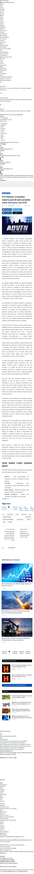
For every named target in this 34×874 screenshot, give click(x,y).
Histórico (2, 29)
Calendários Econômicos (6, 76)
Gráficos (2, 22)
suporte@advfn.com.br (6, 119)
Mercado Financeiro (8, 519)
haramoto (14, 669)
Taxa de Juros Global (5, 78)
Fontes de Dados (4, 818)
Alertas (2, 43)
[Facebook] (19, 851)
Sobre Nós (2, 805)
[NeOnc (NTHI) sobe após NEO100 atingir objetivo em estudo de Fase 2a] (17, 573)
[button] (7, 860)
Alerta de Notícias (4, 37)
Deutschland (4, 133)
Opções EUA (3, 68)
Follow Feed (3, 42)
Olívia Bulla (11, 205)
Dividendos (2, 27)
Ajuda (1, 810)
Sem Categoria (6, 193)
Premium (14, 114)
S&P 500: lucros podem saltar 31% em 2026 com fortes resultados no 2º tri (21, 703)
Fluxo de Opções (4, 53)
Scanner (2, 14)
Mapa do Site (3, 812)
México (2, 136)
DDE (1, 50)
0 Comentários (27, 205)
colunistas (10, 514)
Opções (2, 24)
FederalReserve (7, 517)
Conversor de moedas (5, 48)
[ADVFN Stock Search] (0, 2)
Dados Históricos (4, 52)
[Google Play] (3, 835)
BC (3, 514)
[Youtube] (30, 851)
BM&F (1, 67)
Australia (3, 128)
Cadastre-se (3, 180)
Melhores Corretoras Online (7, 816)
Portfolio (2, 10)
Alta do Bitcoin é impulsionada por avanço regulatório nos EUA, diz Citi (21, 710)
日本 (2, 138)
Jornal (1, 825)
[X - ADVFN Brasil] (11, 851)
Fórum (1, 7)
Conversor (2, 830)
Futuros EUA (3, 65)
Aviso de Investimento (5, 850)
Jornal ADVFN (3, 33)
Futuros (2, 63)
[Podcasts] (3, 853)
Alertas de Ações (4, 45)
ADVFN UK (3, 125)
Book (1, 5)
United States (4, 123)
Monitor (2, 4)
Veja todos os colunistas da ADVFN (15, 685)
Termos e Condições (5, 841)
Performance (3, 30)
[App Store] (3, 833)
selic (4, 522)
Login (15, 757)
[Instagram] (3, 851)
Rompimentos (3, 55)
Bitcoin (9, 162)
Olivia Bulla (20, 519)
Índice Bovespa (15, 142)
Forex (1, 60)
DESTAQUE (24, 514)
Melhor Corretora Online (6, 57)
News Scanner (3, 35)
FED (30, 514)
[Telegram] (25, 851)
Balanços (2, 25)
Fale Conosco (3, 121)
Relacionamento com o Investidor (8, 808)
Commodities (3, 70)
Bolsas (1, 71)
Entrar (1, 114)
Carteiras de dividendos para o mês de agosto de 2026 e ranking (22, 696)
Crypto (1, 62)
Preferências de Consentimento (8, 820)
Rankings (2, 9)
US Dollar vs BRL (16, 155)
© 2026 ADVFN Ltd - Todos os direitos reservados (12, 845)
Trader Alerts (3, 47)
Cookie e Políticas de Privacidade (8, 848)
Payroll (29, 519)
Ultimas (10, 522)
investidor (28, 517)
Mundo (1, 12)
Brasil (2, 127)
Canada (3, 130)
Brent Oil (10, 168)
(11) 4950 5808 (4, 118)
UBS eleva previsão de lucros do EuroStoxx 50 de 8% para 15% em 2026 (21, 716)
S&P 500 (10, 149)
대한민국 (3, 140)
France (2, 131)
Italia (2, 135)
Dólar (17, 514)
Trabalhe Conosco (4, 807)
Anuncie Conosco (4, 815)
